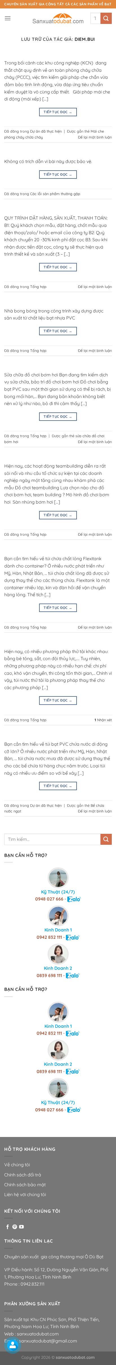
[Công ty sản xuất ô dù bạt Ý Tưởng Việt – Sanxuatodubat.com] (58, 18)
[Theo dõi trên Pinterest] (14, 1227)
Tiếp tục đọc (58, 112)
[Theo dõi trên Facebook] (7, 1227)
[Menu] (7, 18)
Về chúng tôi (17, 1164)
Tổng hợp (38, 286)
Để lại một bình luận (95, 137)
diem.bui (85, 39)
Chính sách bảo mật (25, 1184)
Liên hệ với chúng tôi (25, 1194)
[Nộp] (106, 18)
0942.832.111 (32, 1284)
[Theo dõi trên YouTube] (21, 1227)
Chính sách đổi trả (22, 1175)
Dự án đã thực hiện (46, 131)
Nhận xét (103, 720)
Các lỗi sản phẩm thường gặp (55, 193)
